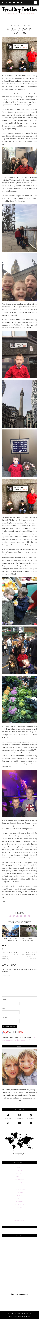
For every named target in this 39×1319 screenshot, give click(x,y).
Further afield (19, 1189)
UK (19, 1217)
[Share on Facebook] (3, 946)
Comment (6, 976)
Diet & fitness (19, 1179)
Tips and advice (19, 1211)
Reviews (20, 1208)
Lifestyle (19, 1195)
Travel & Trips (19, 1214)
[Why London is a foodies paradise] (10, 931)
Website (5, 1017)
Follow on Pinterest (20, 1294)
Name (4, 1000)
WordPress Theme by (19, 1316)
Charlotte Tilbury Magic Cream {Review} (10, 955)
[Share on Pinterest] (8, 946)
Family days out (10, 949)
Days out (27, 25)
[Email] (22, 3)
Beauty (19, 1167)
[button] (36, 2)
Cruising (19, 1173)
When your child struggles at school (29, 955)
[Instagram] (6, 3)
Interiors (19, 1192)
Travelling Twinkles (22, 1313)
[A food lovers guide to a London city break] (28, 931)
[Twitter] (3, 3)
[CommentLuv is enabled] (13, 1033)
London (19, 949)
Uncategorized (19, 1220)
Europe (19, 1183)
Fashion (19, 1186)
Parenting (19, 1201)
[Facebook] (18, 3)
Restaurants (19, 1204)
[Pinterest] (10, 3)
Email (4, 1008)
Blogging (19, 1170)
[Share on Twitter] (5, 946)
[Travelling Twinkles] (19, 12)
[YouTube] (14, 3)
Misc (19, 1198)
